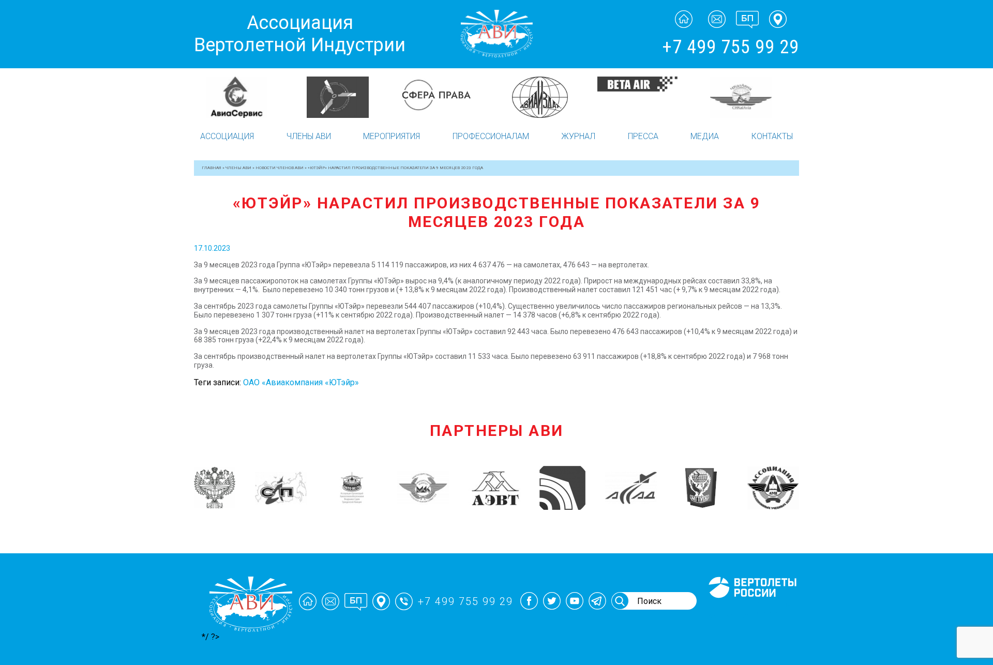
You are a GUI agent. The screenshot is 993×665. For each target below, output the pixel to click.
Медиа (704, 136)
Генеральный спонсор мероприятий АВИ (751, 610)
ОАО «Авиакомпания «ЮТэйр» (301, 382)
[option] (244, 97)
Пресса (643, 136)
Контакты (772, 136)
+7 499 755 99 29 (730, 47)
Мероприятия (391, 136)
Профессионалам (491, 136)
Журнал (578, 136)
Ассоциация (227, 136)
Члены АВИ (309, 136)
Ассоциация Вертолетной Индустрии (299, 34)
